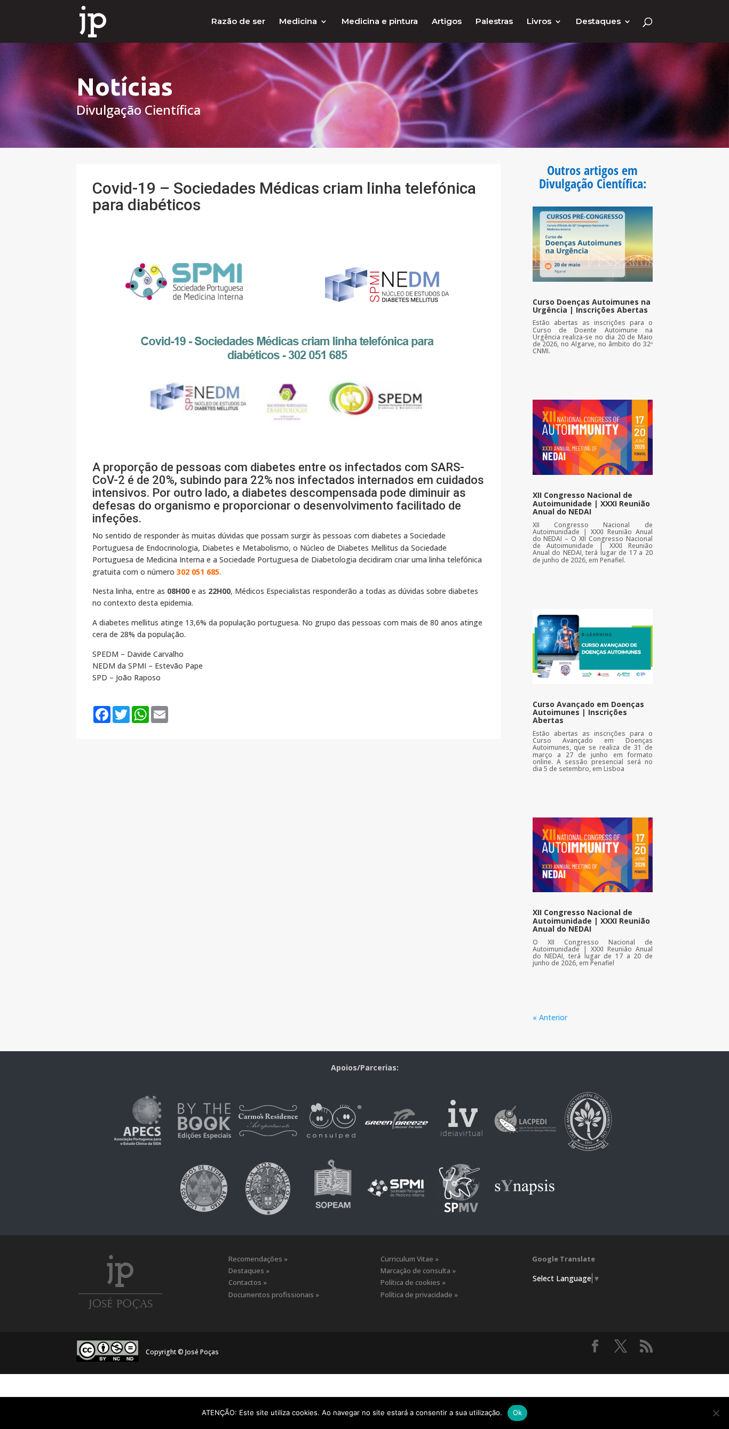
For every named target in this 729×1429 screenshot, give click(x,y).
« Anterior (550, 1017)
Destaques (598, 22)
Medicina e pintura (380, 22)
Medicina (298, 22)
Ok (517, 1412)
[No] (715, 1413)
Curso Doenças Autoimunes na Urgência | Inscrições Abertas (592, 306)
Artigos (447, 22)
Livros (539, 22)
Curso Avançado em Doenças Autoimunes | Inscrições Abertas (588, 712)
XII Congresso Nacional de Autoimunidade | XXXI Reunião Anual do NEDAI (591, 503)
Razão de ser (238, 22)
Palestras (494, 22)
